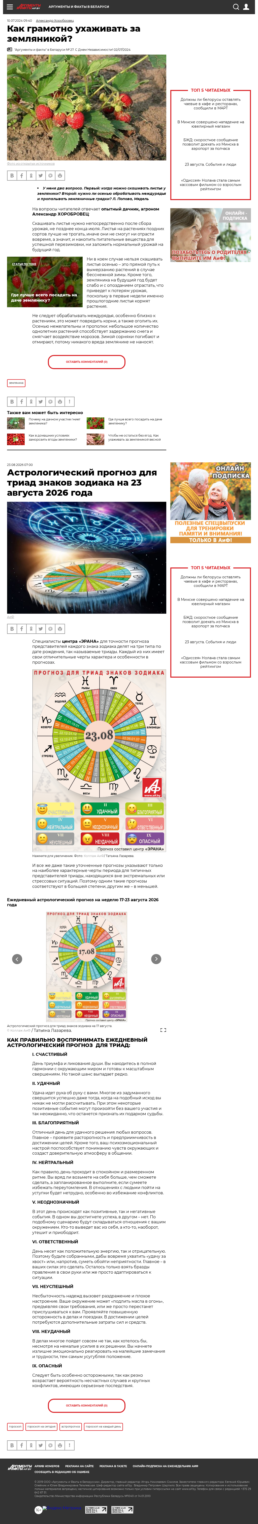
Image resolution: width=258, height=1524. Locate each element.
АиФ (10, 617)
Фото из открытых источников (31, 163)
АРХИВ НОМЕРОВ (47, 1466)
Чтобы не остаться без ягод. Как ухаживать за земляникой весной (134, 437)
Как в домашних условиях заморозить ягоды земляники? (53, 437)
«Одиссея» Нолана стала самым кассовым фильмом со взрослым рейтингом (210, 184)
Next (156, 959)
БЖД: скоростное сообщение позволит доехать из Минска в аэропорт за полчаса (210, 144)
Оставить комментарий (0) (87, 362)
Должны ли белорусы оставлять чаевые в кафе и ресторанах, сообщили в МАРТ (211, 104)
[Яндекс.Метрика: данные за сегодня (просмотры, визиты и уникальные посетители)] (62, 1508)
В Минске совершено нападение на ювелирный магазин (210, 124)
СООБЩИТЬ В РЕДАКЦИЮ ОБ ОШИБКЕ (62, 1472)
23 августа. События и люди (210, 164)
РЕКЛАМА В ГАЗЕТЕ (113, 1466)
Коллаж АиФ (94, 856)
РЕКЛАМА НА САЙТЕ (79, 1466)
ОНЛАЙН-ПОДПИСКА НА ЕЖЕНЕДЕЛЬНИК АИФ (165, 1466)
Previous (17, 959)
